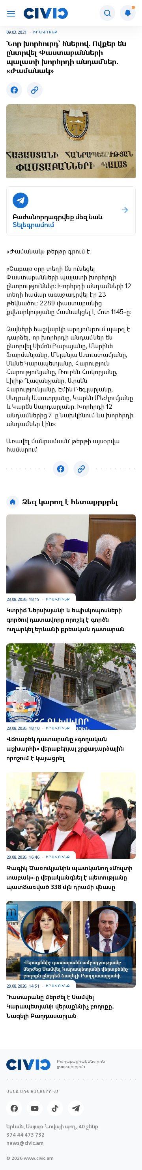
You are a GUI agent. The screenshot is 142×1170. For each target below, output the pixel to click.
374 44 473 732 (25, 1135)
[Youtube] (35, 1108)
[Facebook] (14, 1108)
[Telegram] (76, 1108)
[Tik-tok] (55, 1108)
